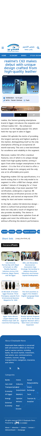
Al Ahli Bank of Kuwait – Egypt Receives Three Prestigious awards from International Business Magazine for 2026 (10, 296)
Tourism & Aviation (31, 400)
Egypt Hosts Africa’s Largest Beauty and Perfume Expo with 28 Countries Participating (10, 319)
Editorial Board (10, 430)
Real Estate (18, 407)
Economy (13, 55)
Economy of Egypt (8, 393)
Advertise (15, 427)
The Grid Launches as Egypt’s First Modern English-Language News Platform (30, 295)
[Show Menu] (3, 48)
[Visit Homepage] (13, 48)
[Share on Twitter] (20, 115)
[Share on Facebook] (7, 115)
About (7, 427)
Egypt (19, 231)
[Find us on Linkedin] (14, 368)
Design (11, 231)
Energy (7, 398)
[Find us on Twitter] (10, 368)
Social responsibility (32, 381)
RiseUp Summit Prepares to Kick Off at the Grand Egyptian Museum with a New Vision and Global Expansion (30, 320)
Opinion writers (19, 400)
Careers (23, 427)
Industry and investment (20, 387)
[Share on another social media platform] (34, 115)
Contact (31, 427)
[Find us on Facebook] (6, 368)
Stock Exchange (31, 389)
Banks (23, 55)
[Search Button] (38, 48)
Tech (27, 100)
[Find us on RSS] (18, 368)
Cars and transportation (11, 386)
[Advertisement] (20, 21)
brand (4, 231)
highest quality (29, 231)
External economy (8, 404)
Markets (19, 394)
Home (4, 55)
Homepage (21, 430)
